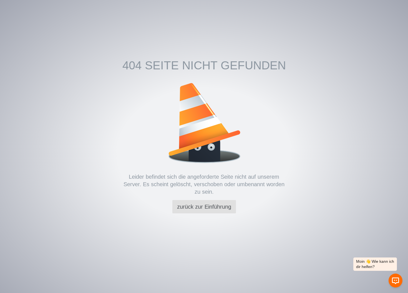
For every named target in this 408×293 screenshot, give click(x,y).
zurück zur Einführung (204, 207)
